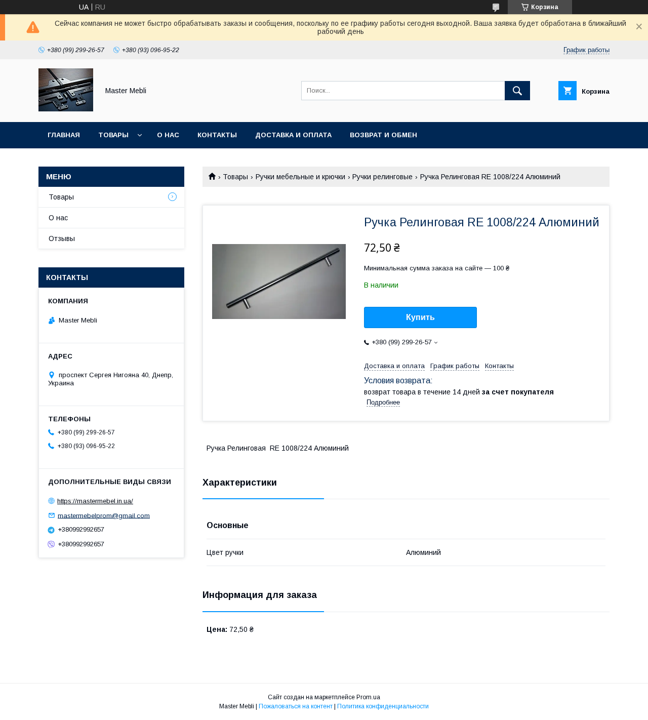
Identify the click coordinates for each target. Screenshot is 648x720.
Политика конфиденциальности (383, 706)
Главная (64, 135)
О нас (168, 135)
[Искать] (517, 90)
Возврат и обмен (383, 135)
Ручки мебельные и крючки (300, 177)
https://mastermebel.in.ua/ (95, 501)
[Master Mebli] (65, 109)
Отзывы (62, 238)
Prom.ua (368, 697)
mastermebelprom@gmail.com (104, 515)
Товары (113, 135)
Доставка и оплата (293, 135)
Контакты (217, 135)
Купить (420, 317)
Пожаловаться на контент (296, 706)
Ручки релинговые (382, 177)
